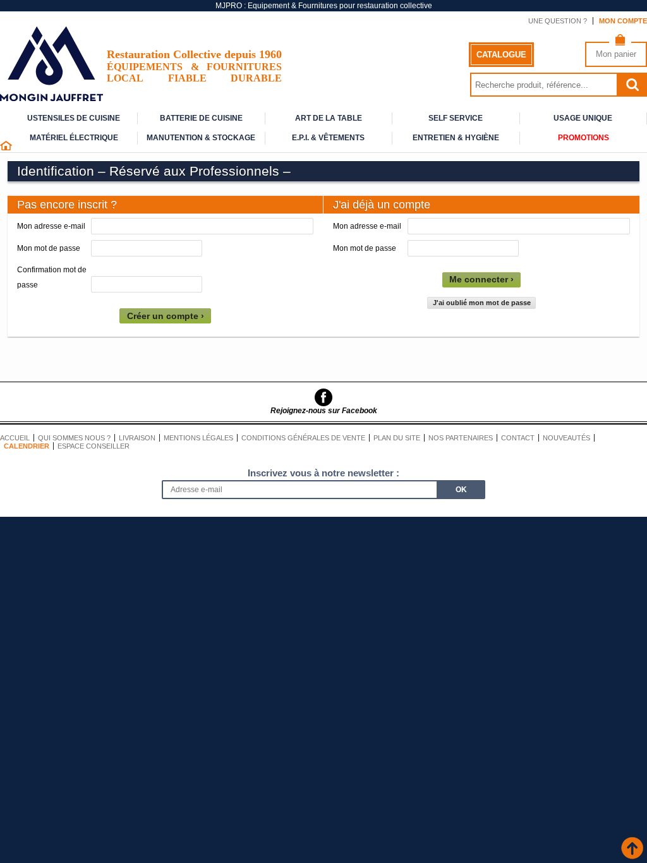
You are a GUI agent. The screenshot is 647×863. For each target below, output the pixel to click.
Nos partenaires (460, 438)
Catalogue (501, 54)
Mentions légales (198, 438)
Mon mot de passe (48, 248)
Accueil (15, 438)
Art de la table (328, 118)
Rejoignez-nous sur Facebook (323, 410)
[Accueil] (6, 147)
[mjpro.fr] (51, 95)
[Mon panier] (620, 42)
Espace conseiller (93, 446)
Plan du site (396, 438)
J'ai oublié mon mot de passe (482, 302)
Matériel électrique (74, 138)
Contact (518, 438)
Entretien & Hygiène (456, 138)
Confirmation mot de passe (52, 277)
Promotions (583, 138)
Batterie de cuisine (201, 118)
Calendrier (26, 446)
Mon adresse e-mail (51, 226)
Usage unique (582, 118)
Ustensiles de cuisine (73, 118)
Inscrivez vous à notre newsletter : (323, 473)
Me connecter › (481, 279)
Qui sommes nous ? (74, 438)
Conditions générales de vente (303, 438)
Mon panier (616, 54)
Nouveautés (566, 438)
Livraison (137, 438)
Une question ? (557, 21)
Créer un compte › (165, 316)
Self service (455, 118)
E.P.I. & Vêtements (328, 138)
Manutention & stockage (201, 138)
